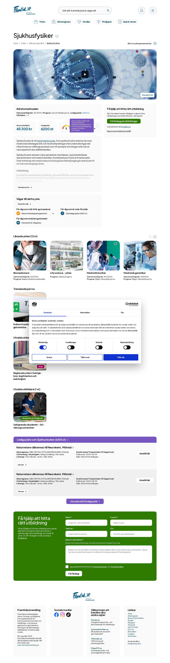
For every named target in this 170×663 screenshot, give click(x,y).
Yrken (23, 43)
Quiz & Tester (133, 627)
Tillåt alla (120, 357)
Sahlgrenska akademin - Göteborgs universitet (29, 426)
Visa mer (21, 465)
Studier (131, 620)
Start (15, 43)
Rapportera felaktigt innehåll (119, 131)
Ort (111, 528)
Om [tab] (122, 312)
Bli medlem (132, 631)
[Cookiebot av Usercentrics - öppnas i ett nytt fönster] (127, 304)
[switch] (71, 347)
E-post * (114, 517)
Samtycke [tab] (48, 312)
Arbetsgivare (133, 616)
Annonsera (132, 636)
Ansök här (145, 453)
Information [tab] (85, 312)
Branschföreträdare (136, 618)
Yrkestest (131, 625)
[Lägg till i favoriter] (56, 36)
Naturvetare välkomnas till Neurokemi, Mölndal (44, 447)
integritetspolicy (100, 566)
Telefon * (69, 528)
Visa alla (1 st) (147, 95)
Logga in (131, 634)
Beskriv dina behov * (74, 539)
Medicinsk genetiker (135, 272)
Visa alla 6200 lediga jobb (84, 501)
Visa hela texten (23, 187)
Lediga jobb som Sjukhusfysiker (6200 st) (41, 439)
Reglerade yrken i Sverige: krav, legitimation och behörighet (27, 375)
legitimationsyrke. (46, 140)
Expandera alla (23, 204)
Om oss (131, 629)
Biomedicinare (21, 272)
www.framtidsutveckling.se (28, 645)
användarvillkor (117, 566)
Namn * (68, 517)
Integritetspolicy (134, 643)
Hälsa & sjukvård (36, 43)
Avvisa (49, 357)
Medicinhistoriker (96, 272)
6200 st (86, 113)
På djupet (131, 622)
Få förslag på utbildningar (124, 121)
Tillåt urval (85, 357)
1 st (27, 115)
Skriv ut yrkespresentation (139, 43)
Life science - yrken (60, 272)
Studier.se (126, 126)
